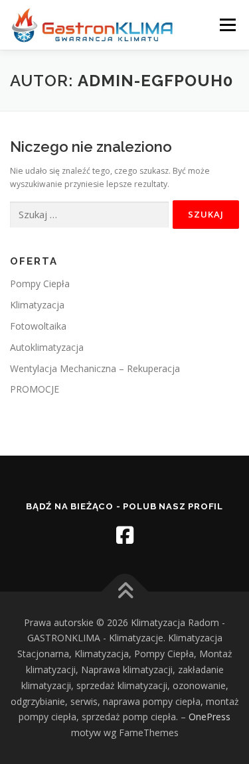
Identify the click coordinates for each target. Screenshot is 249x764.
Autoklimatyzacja (47, 347)
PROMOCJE (34, 389)
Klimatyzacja (37, 304)
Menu (227, 25)
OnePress (209, 716)
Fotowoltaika (38, 326)
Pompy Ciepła (40, 283)
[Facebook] (125, 535)
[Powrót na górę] (124, 591)
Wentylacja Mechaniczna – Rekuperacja (95, 368)
